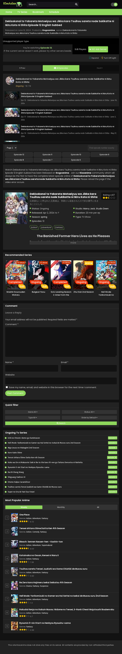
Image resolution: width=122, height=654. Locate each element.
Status (88, 412)
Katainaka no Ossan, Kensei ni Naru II (39, 555)
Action (34, 227)
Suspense (44, 586)
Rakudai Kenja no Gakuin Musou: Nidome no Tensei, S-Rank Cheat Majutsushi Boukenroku (66, 609)
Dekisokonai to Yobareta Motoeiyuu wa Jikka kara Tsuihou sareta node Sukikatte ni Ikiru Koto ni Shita (45, 32)
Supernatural (47, 545)
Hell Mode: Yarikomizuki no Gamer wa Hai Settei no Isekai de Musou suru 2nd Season (63, 596)
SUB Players (80, 49)
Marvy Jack (89, 208)
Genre (32, 412)
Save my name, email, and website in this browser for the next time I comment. (53, 387)
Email (64, 362)
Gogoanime (48, 30)
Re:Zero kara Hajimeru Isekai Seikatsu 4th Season (45, 582)
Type (31, 417)
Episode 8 (19, 159)
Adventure (46, 227)
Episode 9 (104, 154)
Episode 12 (19, 154)
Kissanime (85, 172)
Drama (29, 586)
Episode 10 (76, 154)
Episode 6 (76, 159)
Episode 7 (47, 159)
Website (10, 374)
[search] (76, 4)
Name (9, 362)
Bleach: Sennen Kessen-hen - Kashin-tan (41, 541)
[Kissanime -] (12, 6)
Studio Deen (102, 208)
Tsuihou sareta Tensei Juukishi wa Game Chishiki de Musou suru (53, 569)
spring (44, 216)
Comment (11, 324)
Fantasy (59, 227)
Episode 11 (47, 154)
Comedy (35, 532)
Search (61, 423)
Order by (88, 417)
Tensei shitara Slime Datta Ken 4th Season (42, 528)
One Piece (24, 514)
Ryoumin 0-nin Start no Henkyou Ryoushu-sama (45, 623)
